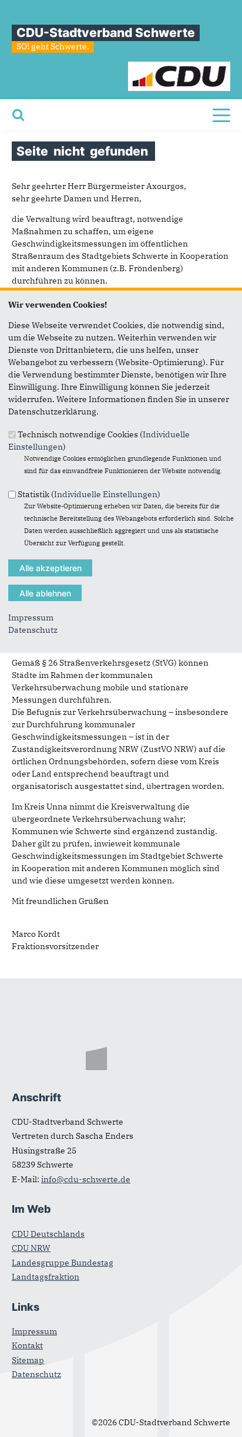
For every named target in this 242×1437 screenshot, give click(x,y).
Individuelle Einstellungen (105, 493)
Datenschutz (33, 630)
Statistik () (89, 493)
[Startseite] (179, 67)
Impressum (30, 617)
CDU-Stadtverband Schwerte (105, 32)
